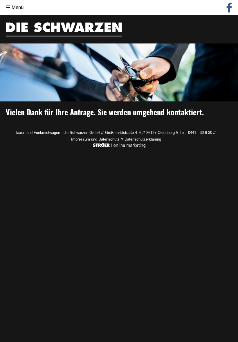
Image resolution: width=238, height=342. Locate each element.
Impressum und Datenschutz (95, 139)
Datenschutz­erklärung (143, 139)
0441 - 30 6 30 (200, 132)
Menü (17, 7)
